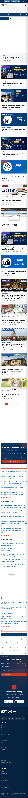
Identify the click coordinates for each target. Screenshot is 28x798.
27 (2, 650)
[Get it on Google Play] (9, 701)
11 (21, 642)
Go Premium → (14, 461)
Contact (3, 778)
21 (6, 647)
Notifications (4, 756)
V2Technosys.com (5, 787)
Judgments (3, 760)
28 (6, 650)
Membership (4, 780)
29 (10, 650)
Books (7, 1)
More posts (4, 497)
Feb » (26, 653)
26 (25, 647)
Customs (3, 729)
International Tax (5, 734)
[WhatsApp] (19, 718)
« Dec (2, 653)
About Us (3, 771)
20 (2, 647)
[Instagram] (16, 718)
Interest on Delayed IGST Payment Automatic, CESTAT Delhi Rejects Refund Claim (12, 530)
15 (10, 645)
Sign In (23, 1)
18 (21, 645)
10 (17, 642)
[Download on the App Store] (19, 701)
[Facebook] (2, 718)
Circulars (3, 758)
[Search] (26, 14)
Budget (13, 14)
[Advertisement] (14, 35)
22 (10, 647)
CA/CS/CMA (4, 749)
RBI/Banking (3, 745)
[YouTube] (9, 718)
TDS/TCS (3, 732)
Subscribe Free (6, 674)
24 (17, 647)
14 (6, 645)
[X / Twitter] (5, 718)
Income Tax (7, 14)
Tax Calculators (4, 765)
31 (17, 650)
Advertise (3, 775)
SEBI (2, 743)
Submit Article (4, 773)
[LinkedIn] (12, 718)
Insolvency (3, 747)
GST (2, 727)
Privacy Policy (4, 789)
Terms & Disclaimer (12, 789)
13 (2, 645)
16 (14, 645)
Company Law (4, 740)
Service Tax (19, 14)
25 (21, 647)
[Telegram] (23, 718)
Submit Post (16, 1)
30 (14, 650)
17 (17, 645)
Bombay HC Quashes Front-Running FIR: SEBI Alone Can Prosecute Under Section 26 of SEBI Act (14, 523)
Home (2, 14)
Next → (20, 404)
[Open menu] (25, 5)
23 (14, 647)
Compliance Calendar (6, 762)
